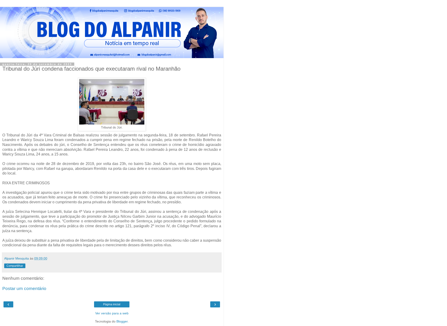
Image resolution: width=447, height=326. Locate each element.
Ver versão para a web (112, 313)
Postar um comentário (24, 288)
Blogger (122, 321)
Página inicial (111, 304)
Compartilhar (15, 265)
